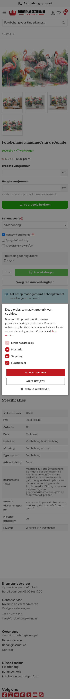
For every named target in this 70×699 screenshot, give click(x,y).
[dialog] (35, 349)
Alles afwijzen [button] (35, 381)
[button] (35, 389)
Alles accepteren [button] (35, 372)
